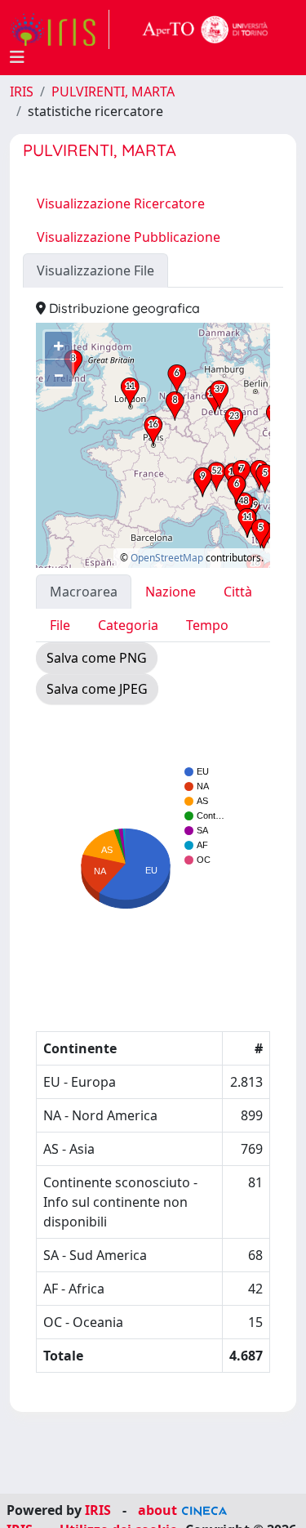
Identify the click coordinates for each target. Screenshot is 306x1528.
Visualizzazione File (95, 270)
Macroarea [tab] (84, 592)
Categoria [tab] (128, 625)
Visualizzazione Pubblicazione (128, 237)
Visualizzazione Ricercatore (121, 203)
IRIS (21, 92)
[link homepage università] (205, 29)
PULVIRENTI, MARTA (113, 92)
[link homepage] (59, 29)
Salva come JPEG (97, 689)
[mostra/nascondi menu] (17, 57)
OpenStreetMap (167, 558)
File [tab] (60, 625)
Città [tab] (238, 592)
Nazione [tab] (170, 592)
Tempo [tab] (207, 625)
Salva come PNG (97, 658)
